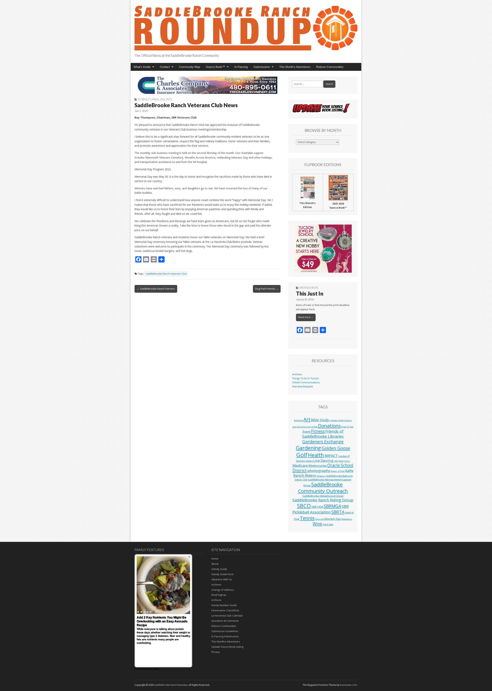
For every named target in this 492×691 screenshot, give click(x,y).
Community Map (189, 67)
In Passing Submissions (225, 636)
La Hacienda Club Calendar (227, 615)
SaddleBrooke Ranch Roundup (171, 685)
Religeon (321, 476)
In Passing (241, 67)
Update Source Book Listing (227, 646)
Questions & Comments (225, 620)
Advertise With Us (221, 579)
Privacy (215, 652)
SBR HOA (317, 507)
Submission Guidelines (224, 631)
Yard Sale (328, 524)
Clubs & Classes (148, 99)
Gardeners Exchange (322, 441)
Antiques (298, 420)
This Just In (309, 293)
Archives (297, 374)
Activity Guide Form (222, 574)
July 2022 (166, 99)
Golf (301, 455)
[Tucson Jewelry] (323, 249)
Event (307, 431)
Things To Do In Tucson (305, 378)
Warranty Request (302, 386)
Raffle (349, 471)
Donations (329, 425)
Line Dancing (323, 460)
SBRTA (337, 512)
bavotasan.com (348, 685)
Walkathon (346, 519)
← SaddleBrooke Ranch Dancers (156, 288)
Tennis (307, 518)
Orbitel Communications (306, 382)
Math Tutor (344, 461)
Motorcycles (317, 465)
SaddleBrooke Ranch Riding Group (323, 500)
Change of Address (222, 590)
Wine (317, 523)
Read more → (305, 317)
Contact (165, 67)
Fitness (318, 431)
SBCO (304, 505)
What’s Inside (142, 67)
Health (316, 455)
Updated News (308, 287)
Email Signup (218, 595)
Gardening (308, 447)
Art (306, 419)
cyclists (314, 426)
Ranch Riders (304, 475)
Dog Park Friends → (266, 288)
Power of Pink (338, 471)
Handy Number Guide (224, 605)
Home (214, 558)
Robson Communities (329, 67)
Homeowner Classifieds (225, 610)
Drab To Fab (347, 426)
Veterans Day (332, 519)
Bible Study (320, 420)
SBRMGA (332, 506)
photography (318, 470)
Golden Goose (336, 448)
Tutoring (319, 519)
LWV (336, 461)
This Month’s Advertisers (294, 67)
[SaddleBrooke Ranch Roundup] (246, 26)
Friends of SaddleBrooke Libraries (323, 434)
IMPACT (331, 455)
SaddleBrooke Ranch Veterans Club (166, 273)
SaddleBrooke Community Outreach (323, 487)
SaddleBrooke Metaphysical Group (323, 496)
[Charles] (208, 85)
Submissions (261, 67)
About (214, 564)
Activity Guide (219, 569)
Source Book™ (215, 67)
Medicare (300, 465)
